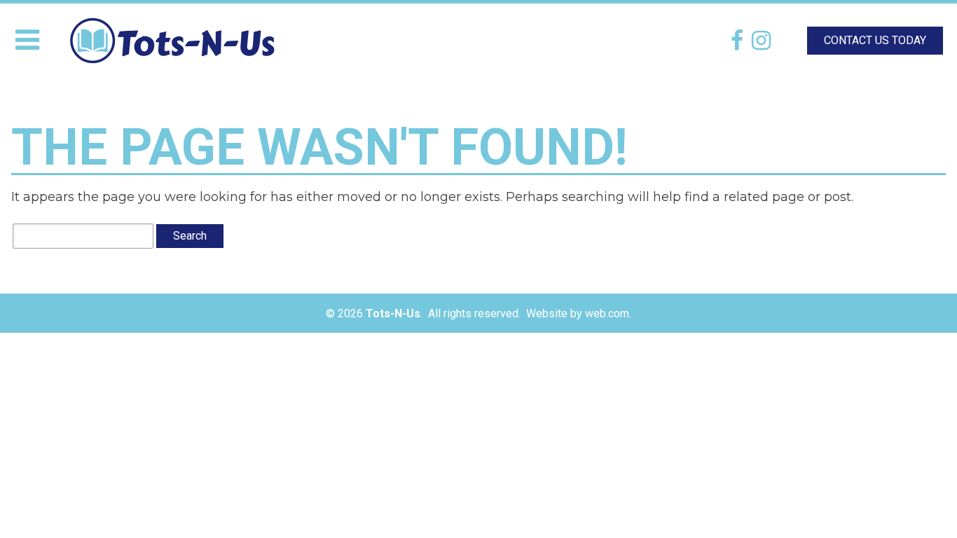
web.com (607, 313)
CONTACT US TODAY (875, 40)
